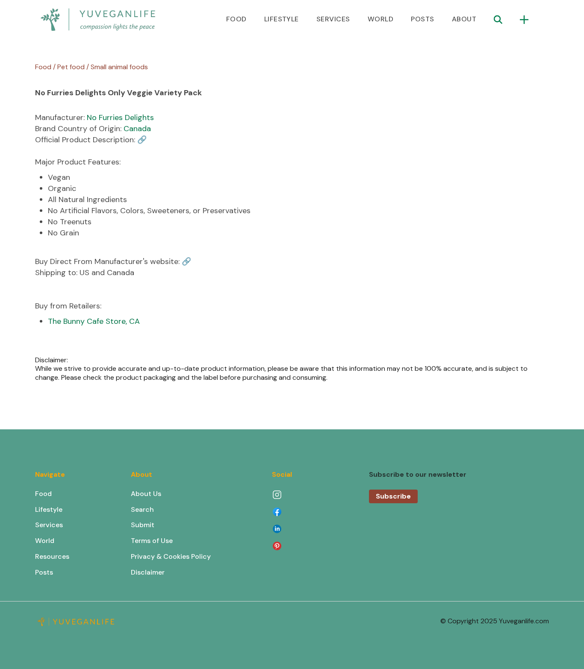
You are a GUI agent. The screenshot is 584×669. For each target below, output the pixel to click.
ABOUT (464, 19)
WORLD (380, 19)
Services (49, 524)
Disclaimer (148, 572)
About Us (146, 493)
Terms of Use (152, 540)
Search (142, 509)
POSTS (422, 19)
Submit (142, 524)
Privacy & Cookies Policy (171, 556)
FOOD (236, 19)
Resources (52, 556)
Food (43, 493)
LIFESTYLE (281, 19)
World (44, 540)
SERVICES (333, 19)
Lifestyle (48, 509)
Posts (44, 572)
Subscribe (393, 496)
